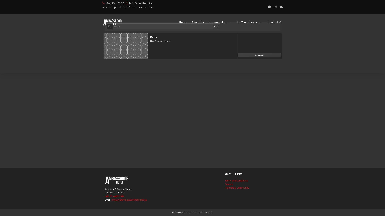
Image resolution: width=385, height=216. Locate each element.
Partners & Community (237, 187)
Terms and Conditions (236, 180)
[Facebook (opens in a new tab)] (269, 7)
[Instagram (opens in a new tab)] (275, 7)
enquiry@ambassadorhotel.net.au (129, 199)
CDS (210, 212)
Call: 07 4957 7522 (114, 196)
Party (153, 37)
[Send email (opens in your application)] (280, 7)
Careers (229, 184)
